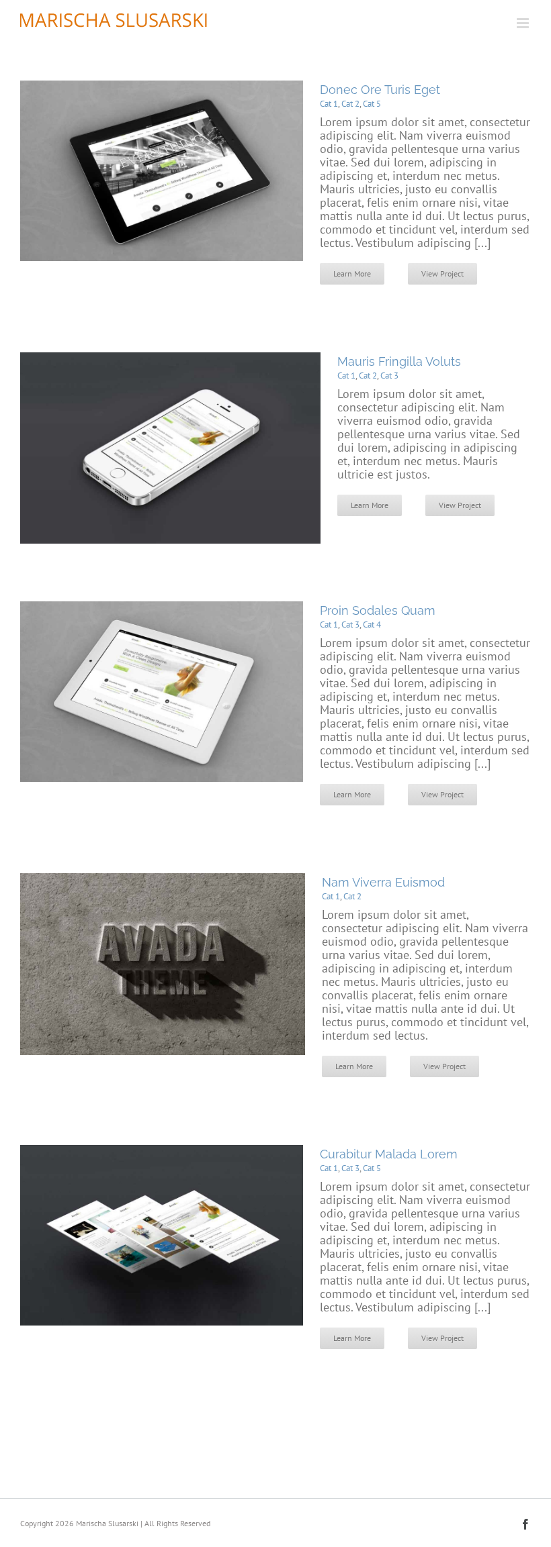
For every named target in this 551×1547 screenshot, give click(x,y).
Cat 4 (372, 624)
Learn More (352, 273)
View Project (442, 273)
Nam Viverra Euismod (383, 882)
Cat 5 (372, 103)
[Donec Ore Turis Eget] (161, 87)
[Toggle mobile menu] (524, 23)
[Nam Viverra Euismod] (162, 879)
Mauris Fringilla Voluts (399, 361)
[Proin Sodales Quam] (161, 607)
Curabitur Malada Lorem (389, 1154)
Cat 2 (350, 103)
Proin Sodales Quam (377, 610)
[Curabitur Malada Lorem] (161, 1151)
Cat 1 (329, 103)
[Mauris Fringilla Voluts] (170, 358)
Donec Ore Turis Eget (380, 90)
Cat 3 (389, 375)
